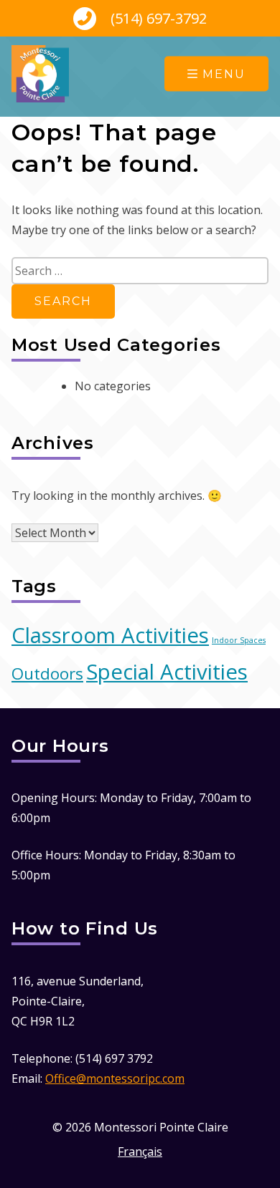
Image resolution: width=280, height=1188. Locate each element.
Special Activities (167, 671)
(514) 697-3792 (157, 18)
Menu (224, 74)
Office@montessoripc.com (115, 1078)
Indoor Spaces (239, 640)
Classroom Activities (110, 635)
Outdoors (47, 673)
